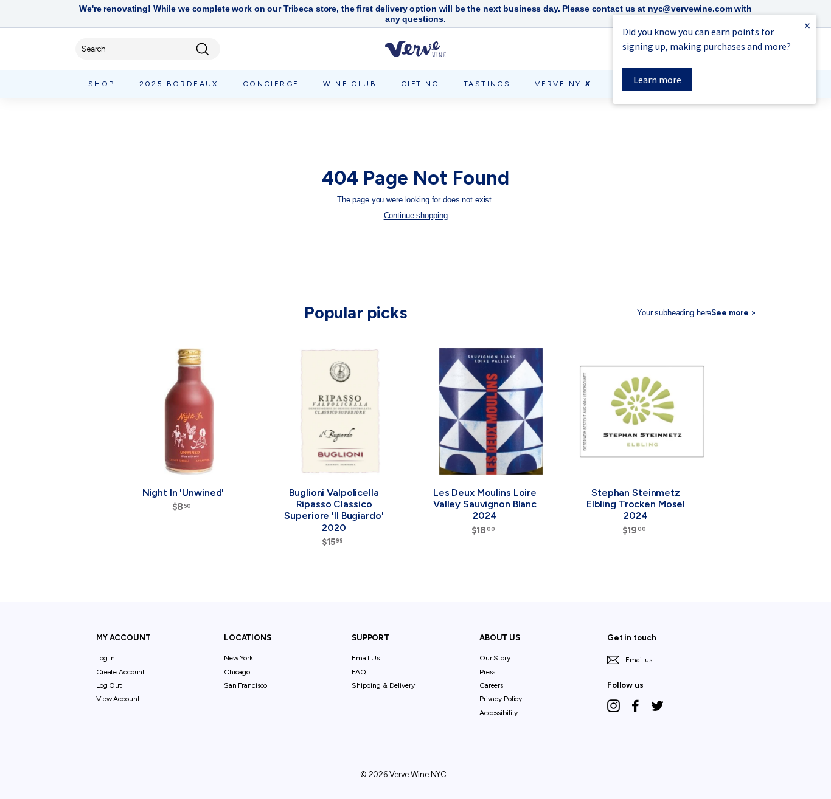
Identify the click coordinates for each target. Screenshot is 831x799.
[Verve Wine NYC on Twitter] (657, 705)
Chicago (237, 672)
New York (238, 658)
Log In (105, 658)
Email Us (366, 658)
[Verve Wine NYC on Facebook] (635, 705)
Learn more (657, 80)
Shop (101, 84)
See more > (733, 312)
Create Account (120, 672)
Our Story (494, 658)
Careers (491, 685)
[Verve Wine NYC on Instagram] (613, 705)
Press (487, 672)
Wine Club (350, 84)
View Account (117, 698)
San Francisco (245, 685)
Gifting (420, 84)
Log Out (109, 685)
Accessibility (498, 712)
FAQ (359, 672)
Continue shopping (416, 215)
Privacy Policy (500, 698)
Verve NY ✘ (563, 84)
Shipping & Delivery (383, 685)
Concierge (271, 84)
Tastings (487, 84)
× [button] (807, 25)
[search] (147, 49)
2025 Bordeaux (178, 84)
